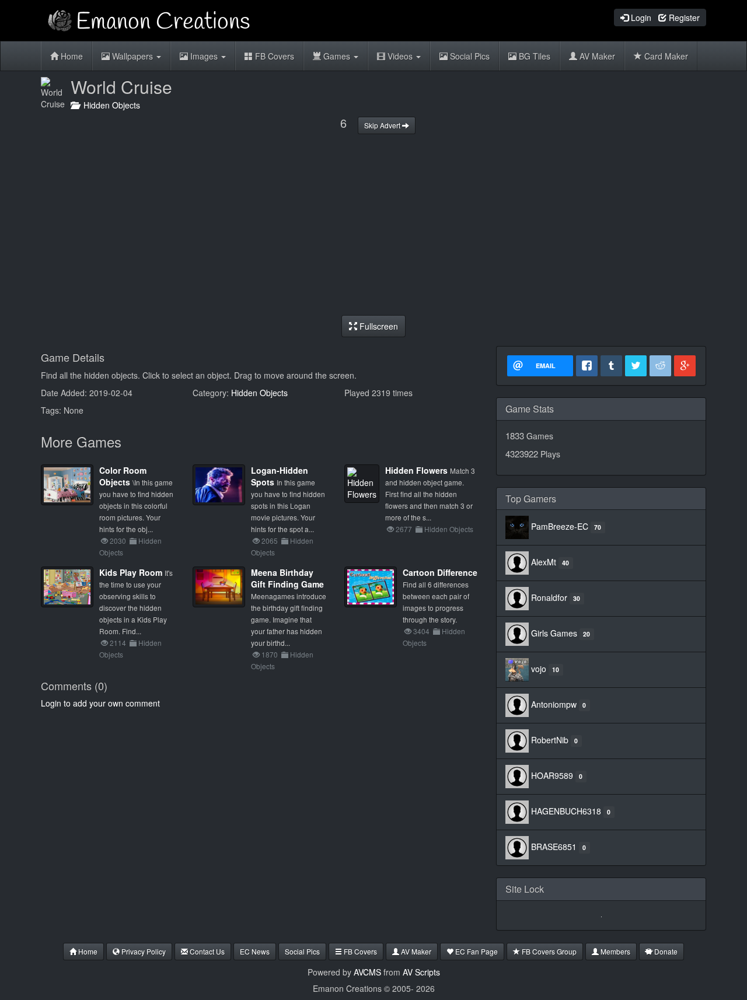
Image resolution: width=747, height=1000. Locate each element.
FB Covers (273, 56)
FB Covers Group (548, 951)
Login (640, 17)
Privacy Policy (143, 951)
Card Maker (665, 56)
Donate (665, 951)
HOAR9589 (552, 775)
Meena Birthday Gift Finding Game (287, 578)
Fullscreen (377, 326)
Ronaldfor (549, 597)
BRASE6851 (554, 846)
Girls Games (554, 633)
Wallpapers (132, 56)
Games (336, 56)
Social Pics (469, 56)
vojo (538, 668)
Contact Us (206, 951)
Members (614, 951)
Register (683, 17)
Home (70, 56)
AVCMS (367, 972)
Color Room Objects (122, 476)
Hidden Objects (109, 105)
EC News (255, 951)
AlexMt (543, 562)
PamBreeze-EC (559, 526)
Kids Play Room (130, 572)
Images (204, 56)
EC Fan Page (475, 951)
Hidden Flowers (416, 470)
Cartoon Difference (440, 572)
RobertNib (549, 740)
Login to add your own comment (100, 703)
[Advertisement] (373, 224)
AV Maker (596, 56)
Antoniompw (554, 704)
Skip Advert (383, 125)
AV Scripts (421, 972)
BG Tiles (533, 56)
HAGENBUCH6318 (566, 811)
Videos (400, 56)
